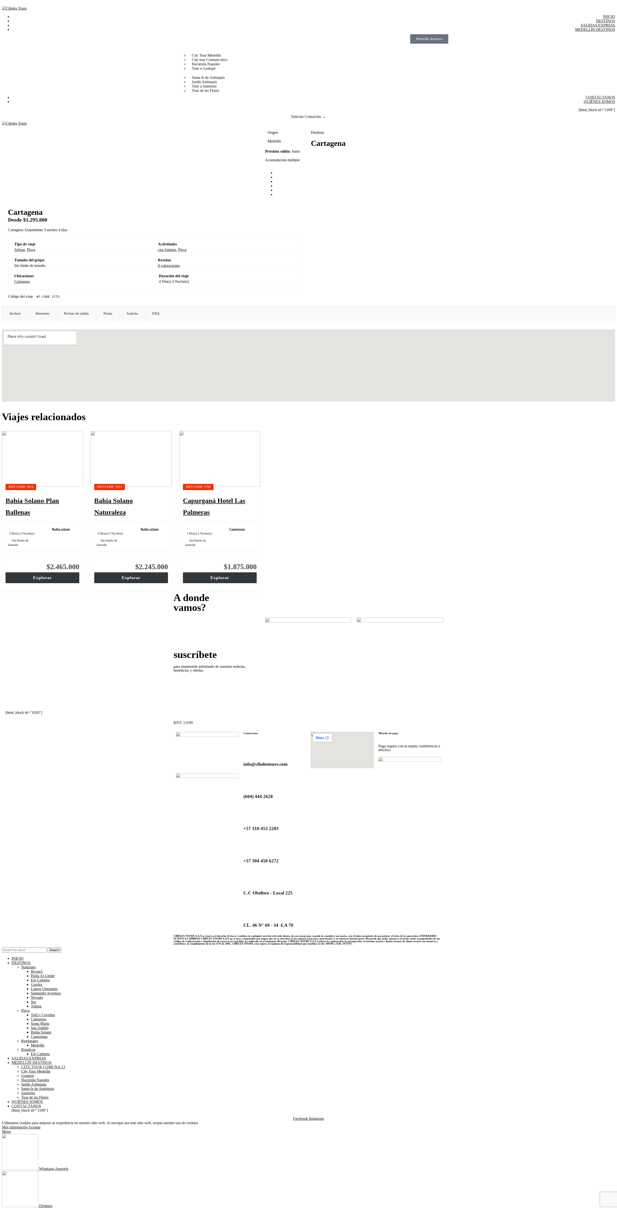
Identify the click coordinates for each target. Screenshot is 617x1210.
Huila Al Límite (43, 976)
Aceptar (34, 1127)
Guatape (27, 1076)
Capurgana (237, 529)
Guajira (36, 984)
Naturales (28, 967)
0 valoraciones (169, 266)
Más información (15, 1127)
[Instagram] (195, 761)
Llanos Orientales (44, 989)
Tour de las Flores (34, 1097)
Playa (31, 250)
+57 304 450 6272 (261, 860)
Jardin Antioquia (33, 1084)
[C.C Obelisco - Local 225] (249, 879)
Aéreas (19, 250)
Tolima (36, 1006)
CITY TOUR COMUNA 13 (43, 1067)
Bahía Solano (41, 1032)
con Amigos (167, 250)
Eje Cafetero (40, 980)
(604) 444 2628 (258, 796)
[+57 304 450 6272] (249, 847)
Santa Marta (40, 1023)
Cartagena (22, 281)
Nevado (37, 997)
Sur (33, 1002)
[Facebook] (182, 761)
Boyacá (36, 971)
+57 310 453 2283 (261, 828)
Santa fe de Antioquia (37, 1089)
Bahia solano (61, 529)
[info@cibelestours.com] (249, 750)
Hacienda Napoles (35, 1080)
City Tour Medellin (35, 1071)
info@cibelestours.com (265, 764)
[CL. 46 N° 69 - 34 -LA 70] (249, 911)
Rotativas (28, 1050)
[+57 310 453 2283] (249, 814)
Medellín (37, 1045)
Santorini (28, 1093)
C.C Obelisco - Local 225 (268, 892)
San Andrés (39, 1028)
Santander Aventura (46, 993)
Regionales (29, 1041)
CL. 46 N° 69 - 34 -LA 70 (268, 925)
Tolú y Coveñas (43, 1015)
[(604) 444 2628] (249, 782)
